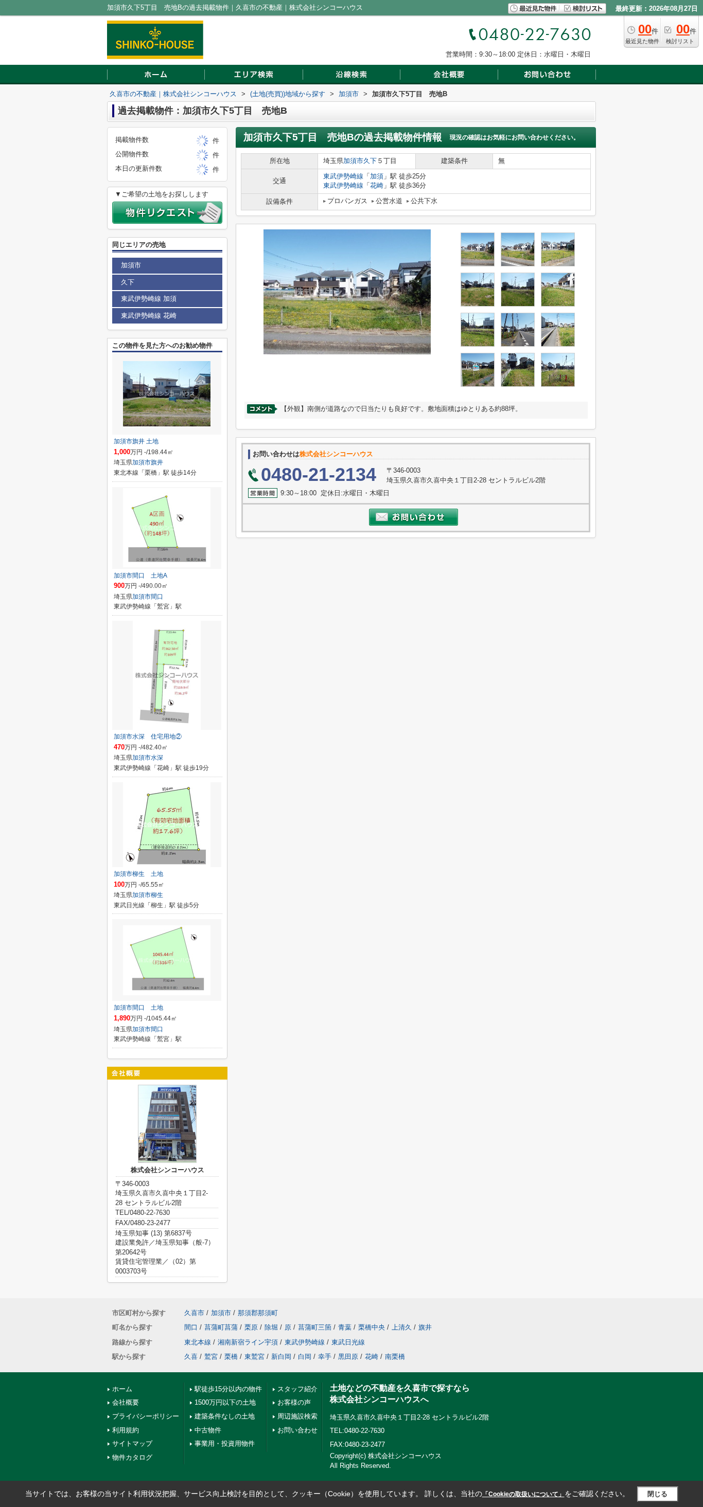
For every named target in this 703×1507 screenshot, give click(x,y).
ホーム (122, 1389)
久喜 (191, 1356)
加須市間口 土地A (140, 575)
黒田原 (348, 1356)
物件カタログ (132, 1457)
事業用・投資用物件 (225, 1443)
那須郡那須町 (258, 1313)
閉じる (657, 1494)
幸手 (324, 1356)
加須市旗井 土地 (136, 441)
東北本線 (197, 1342)
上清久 (402, 1327)
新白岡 (281, 1356)
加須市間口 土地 (138, 1007)
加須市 (353, 161)
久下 (370, 161)
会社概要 (125, 1402)
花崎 (376, 185)
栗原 (251, 1327)
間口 (157, 596)
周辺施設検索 (297, 1416)
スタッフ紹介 (297, 1389)
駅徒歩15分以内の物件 (228, 1389)
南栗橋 (395, 1356)
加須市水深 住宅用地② (148, 736)
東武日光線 (348, 1342)
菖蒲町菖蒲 (221, 1327)
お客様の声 (294, 1402)
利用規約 (125, 1430)
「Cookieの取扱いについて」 (523, 1494)
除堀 (271, 1327)
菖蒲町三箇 (314, 1327)
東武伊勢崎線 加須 (149, 298)
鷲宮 (211, 1356)
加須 (376, 176)
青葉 (344, 1327)
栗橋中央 (371, 1327)
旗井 (157, 462)
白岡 (304, 1356)
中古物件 (208, 1430)
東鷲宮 (254, 1356)
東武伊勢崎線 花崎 (149, 315)
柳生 (157, 895)
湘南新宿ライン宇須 (248, 1342)
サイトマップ (132, 1443)
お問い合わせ (297, 1430)
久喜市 (194, 1313)
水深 (157, 757)
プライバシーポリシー (145, 1416)
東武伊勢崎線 (343, 176)
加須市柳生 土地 (138, 873)
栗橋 (231, 1356)
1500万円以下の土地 (225, 1402)
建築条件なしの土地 (225, 1416)
